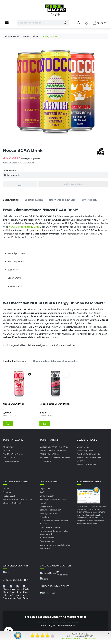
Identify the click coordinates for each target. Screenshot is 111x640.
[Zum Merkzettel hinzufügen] (29, 374)
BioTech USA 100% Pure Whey (54, 447)
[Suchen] (65, 23)
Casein (6, 488)
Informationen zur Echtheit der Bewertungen (80, 638)
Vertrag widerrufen (49, 513)
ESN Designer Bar (85, 450)
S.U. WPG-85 (46, 461)
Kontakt (43, 503)
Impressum (45, 488)
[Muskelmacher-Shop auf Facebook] (6, 592)
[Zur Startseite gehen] (55, 10)
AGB (42, 492)
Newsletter (45, 517)
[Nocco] (101, 151)
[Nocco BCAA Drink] (19, 384)
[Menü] (7, 22)
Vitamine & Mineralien (13, 503)
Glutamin (7, 492)
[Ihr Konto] (86, 22)
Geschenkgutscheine (50, 527)
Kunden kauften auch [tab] (15, 361)
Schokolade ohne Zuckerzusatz (17, 499)
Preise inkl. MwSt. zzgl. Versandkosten (18, 162)
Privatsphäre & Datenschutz (53, 499)
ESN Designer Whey (49, 454)
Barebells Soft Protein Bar (89, 454)
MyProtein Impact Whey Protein (55, 457)
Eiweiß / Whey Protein (13, 454)
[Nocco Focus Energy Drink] (55, 384)
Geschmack (9, 170)
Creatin (6, 450)
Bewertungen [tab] (89, 199)
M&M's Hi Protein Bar (87, 464)
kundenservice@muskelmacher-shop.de (56, 625)
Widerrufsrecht (47, 496)
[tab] (13, 200)
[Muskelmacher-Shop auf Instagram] (13, 592)
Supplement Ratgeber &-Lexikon (55, 545)
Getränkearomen (11, 461)
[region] (55, 92)
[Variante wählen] (8, 423)
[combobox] (39, 23)
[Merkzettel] (79, 22)
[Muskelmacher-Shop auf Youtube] (26, 592)
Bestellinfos (45, 548)
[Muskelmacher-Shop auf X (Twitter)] (19, 592)
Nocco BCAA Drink (13, 403)
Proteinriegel (9, 496)
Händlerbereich (47, 537)
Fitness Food (9, 457)
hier (95, 524)
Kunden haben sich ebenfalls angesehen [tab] (55, 361)
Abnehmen (8, 447)
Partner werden (47, 541)
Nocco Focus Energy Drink (54, 403)
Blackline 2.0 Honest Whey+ (53, 450)
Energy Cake (83, 447)
